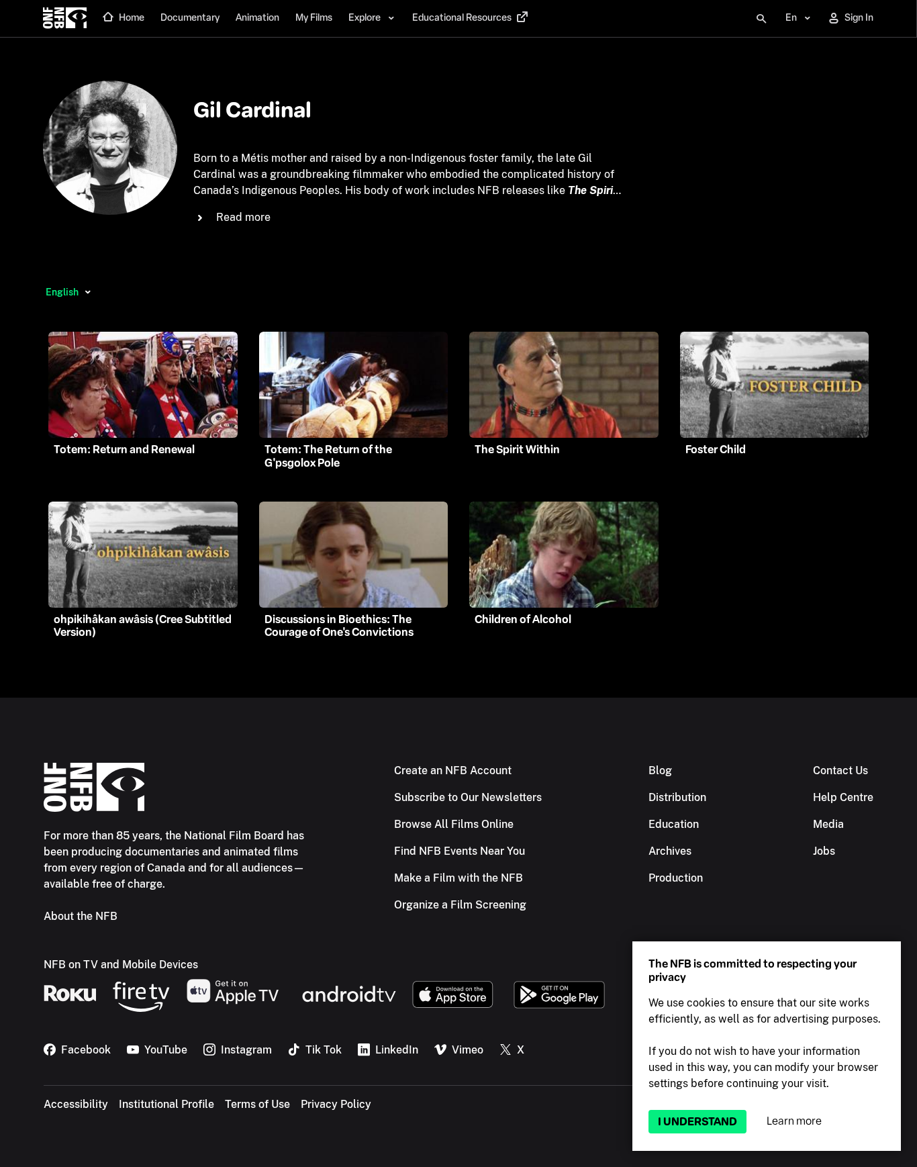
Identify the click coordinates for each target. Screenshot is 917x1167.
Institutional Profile (166, 1104)
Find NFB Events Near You (459, 851)
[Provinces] (87, 292)
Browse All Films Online (454, 824)
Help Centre (843, 797)
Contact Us (840, 770)
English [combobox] (62, 292)
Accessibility (76, 1104)
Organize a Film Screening (460, 904)
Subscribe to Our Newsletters (468, 797)
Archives (669, 851)
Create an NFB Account (453, 770)
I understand (697, 1121)
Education (673, 824)
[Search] (761, 19)
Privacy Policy (336, 1104)
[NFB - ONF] (65, 18)
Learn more (794, 1121)
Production (675, 878)
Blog (660, 770)
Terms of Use (257, 1104)
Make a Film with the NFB (458, 878)
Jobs (824, 851)
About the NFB (80, 916)
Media (828, 824)
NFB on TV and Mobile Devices (121, 964)
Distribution (677, 797)
